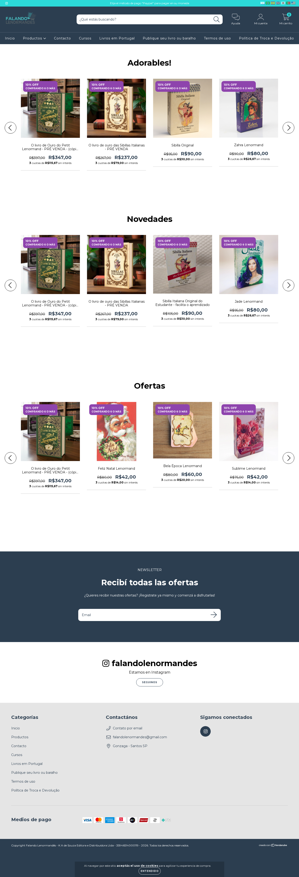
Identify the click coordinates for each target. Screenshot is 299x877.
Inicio (10, 38)
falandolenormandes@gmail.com (140, 737)
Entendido (150, 871)
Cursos (85, 38)
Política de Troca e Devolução (266, 38)
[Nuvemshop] (273, 846)
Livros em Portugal (117, 38)
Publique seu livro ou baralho (169, 38)
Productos (33, 38)
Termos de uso (217, 38)
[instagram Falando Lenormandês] (7, 3)
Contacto (62, 38)
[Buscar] (216, 19)
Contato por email (127, 728)
